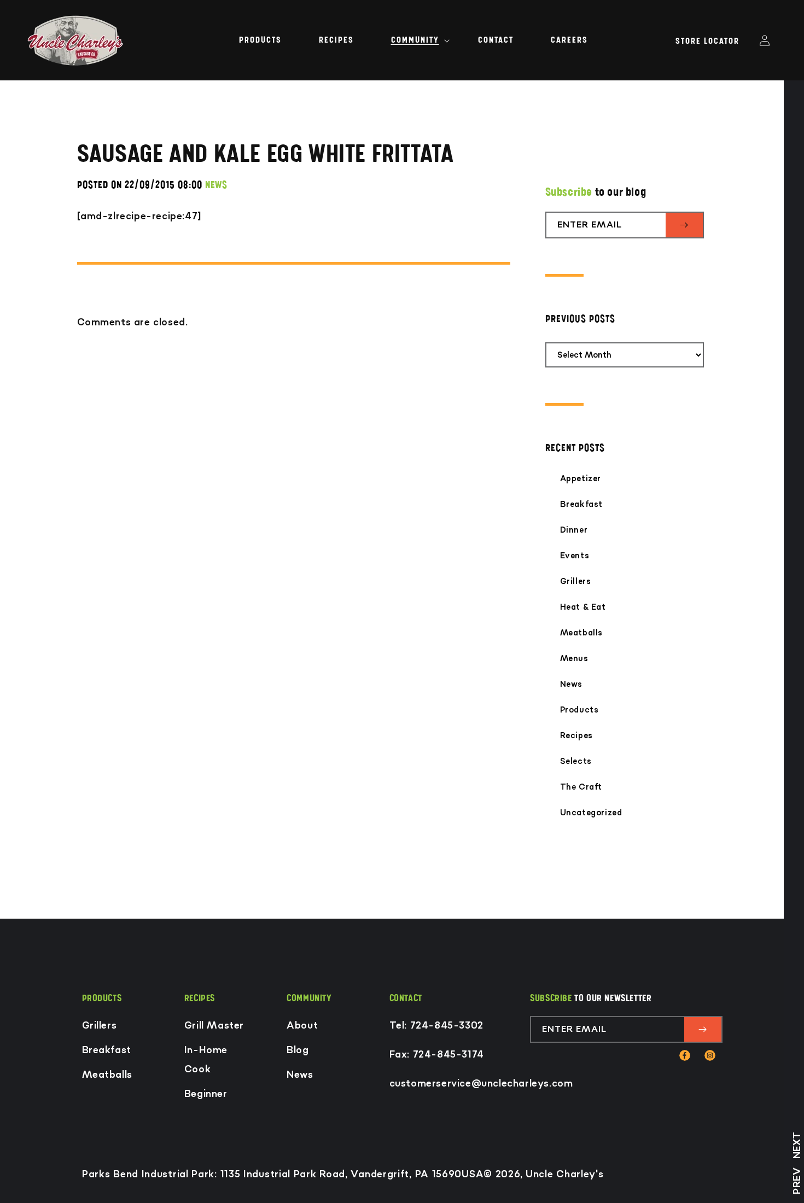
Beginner (206, 1094)
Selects (576, 761)
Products (579, 710)
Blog (297, 1050)
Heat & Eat (583, 607)
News (571, 684)
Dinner (574, 530)
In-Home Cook (206, 1059)
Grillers (575, 581)
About (302, 1025)
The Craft (581, 787)
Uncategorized (591, 813)
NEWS (216, 185)
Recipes (576, 735)
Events (575, 556)
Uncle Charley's (565, 1174)
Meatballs (581, 633)
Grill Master (214, 1025)
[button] (416, 40)
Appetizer (580, 478)
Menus (574, 658)
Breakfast (581, 504)
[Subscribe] (684, 225)
